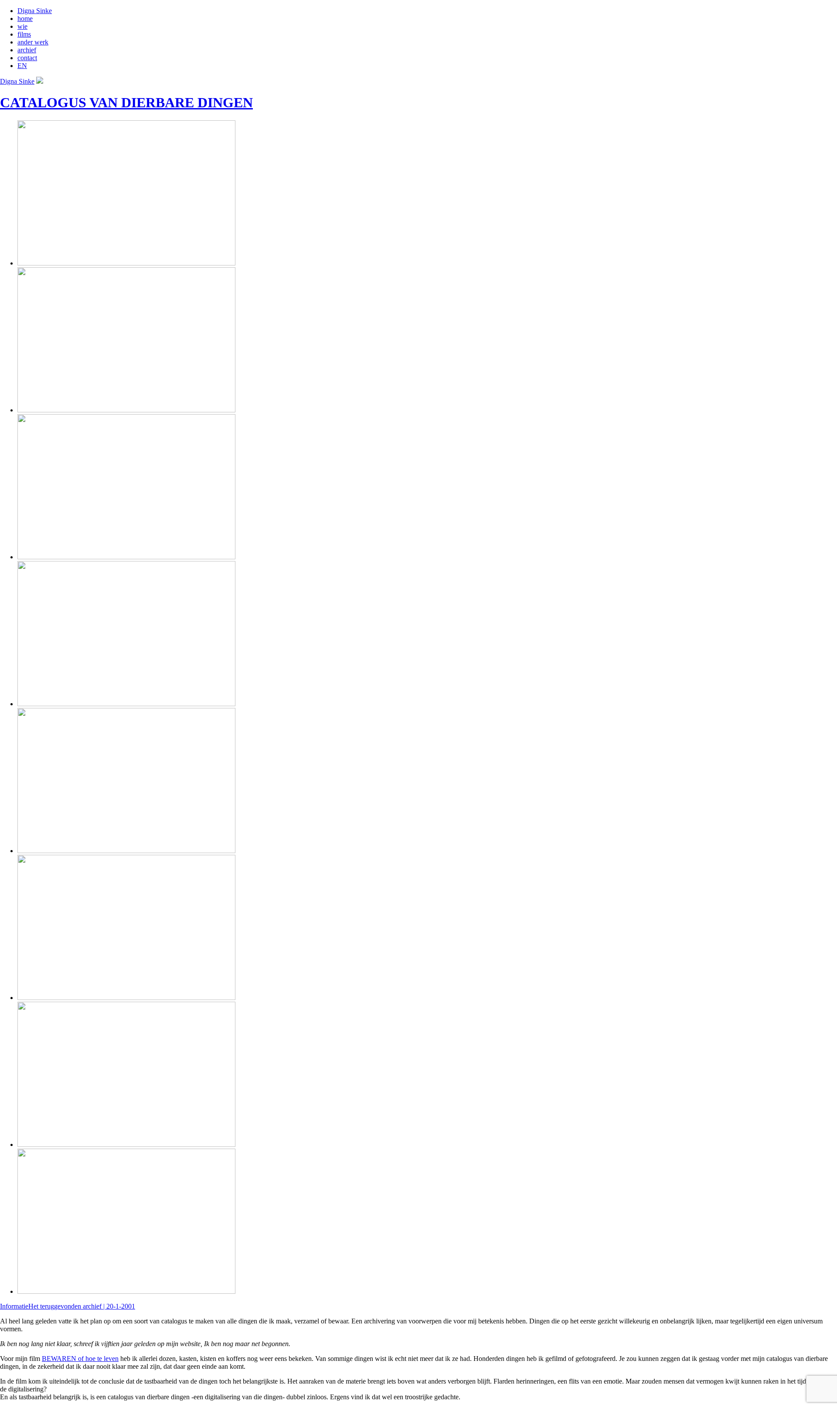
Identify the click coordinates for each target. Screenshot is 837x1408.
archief (26, 50)
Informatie (14, 1306)
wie (22, 26)
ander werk (32, 42)
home (25, 18)
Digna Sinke (34, 10)
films (24, 34)
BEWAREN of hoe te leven (80, 1358)
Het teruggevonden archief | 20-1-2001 (81, 1306)
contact (27, 57)
